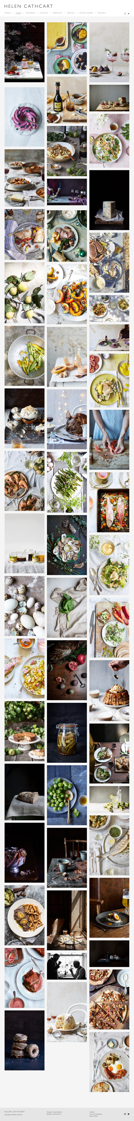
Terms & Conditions (96, 1114)
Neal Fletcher (56, 1114)
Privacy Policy (94, 1116)
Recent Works (86, 13)
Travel (8, 13)
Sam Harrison (58, 1112)
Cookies (92, 1112)
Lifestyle (44, 13)
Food (18, 13)
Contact (102, 13)
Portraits (57, 13)
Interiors (30, 13)
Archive (71, 13)
